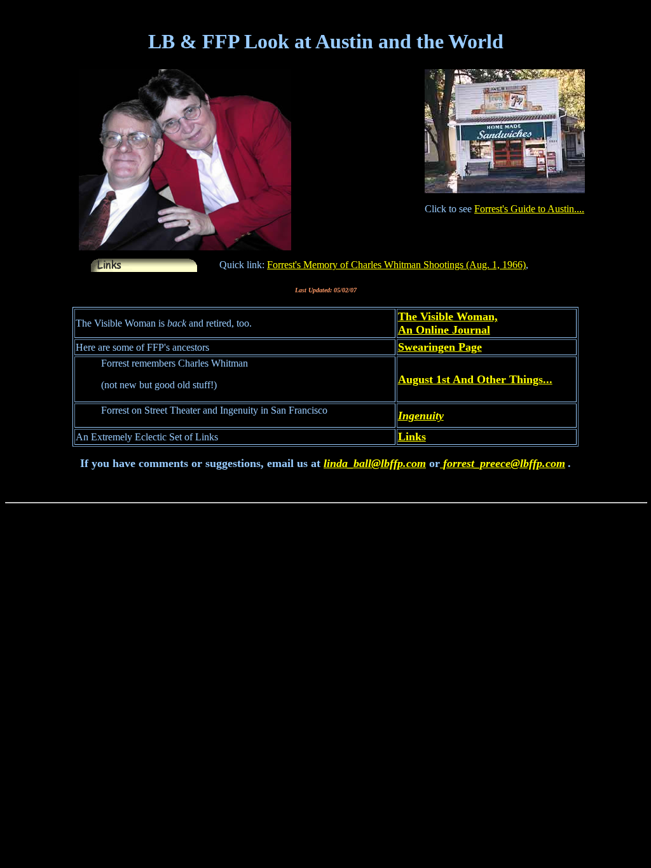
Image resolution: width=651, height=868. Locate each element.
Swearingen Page (440, 347)
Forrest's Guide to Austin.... (529, 208)
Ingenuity (421, 415)
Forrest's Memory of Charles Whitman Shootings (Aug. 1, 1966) (396, 264)
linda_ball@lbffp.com (375, 463)
